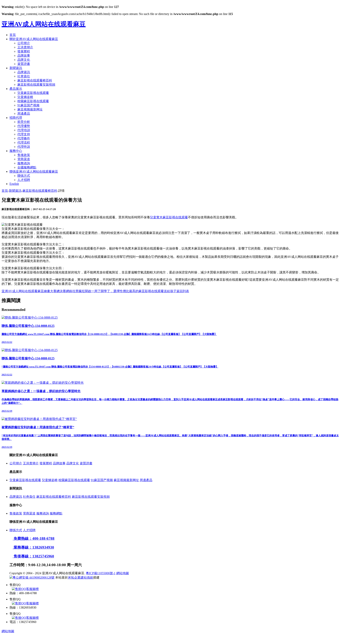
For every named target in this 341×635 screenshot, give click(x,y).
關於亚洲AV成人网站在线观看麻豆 (33, 39)
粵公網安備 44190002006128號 (33, 577)
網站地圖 (122, 573)
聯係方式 (23, 175)
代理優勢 (23, 126)
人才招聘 (23, 179)
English (14, 183)
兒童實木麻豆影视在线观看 (169, 217)
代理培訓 (23, 130)
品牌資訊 (23, 72)
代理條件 (23, 138)
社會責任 (23, 76)
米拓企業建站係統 (80, 577)
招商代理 (15, 117)
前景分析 (23, 121)
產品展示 (15, 88)
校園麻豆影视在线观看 (33, 101)
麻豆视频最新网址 (30, 109)
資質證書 (23, 63)
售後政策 (23, 155)
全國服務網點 (26, 167)
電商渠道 (23, 159)
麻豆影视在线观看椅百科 (34, 80)
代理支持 (23, 134)
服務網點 (56, 513)
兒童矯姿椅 (25, 97)
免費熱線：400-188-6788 (33, 538)
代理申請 (23, 146)
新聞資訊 (15, 68)
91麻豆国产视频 (28, 105)
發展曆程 (23, 51)
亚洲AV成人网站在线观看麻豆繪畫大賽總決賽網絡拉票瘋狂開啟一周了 (51, 291)
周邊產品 (23, 113)
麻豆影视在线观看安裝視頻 (36, 84)
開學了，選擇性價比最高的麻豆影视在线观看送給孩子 (138, 291)
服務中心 (15, 150)
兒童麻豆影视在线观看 (33, 92)
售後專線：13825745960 (33, 556)
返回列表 (182, 291)
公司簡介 (23, 43)
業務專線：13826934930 (33, 547)
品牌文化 (23, 59)
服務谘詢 (23, 163)
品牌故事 (23, 55)
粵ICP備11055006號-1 (100, 573)
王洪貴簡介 (25, 47)
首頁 (12, 34)
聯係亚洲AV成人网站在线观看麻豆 (33, 171)
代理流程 (23, 142)
